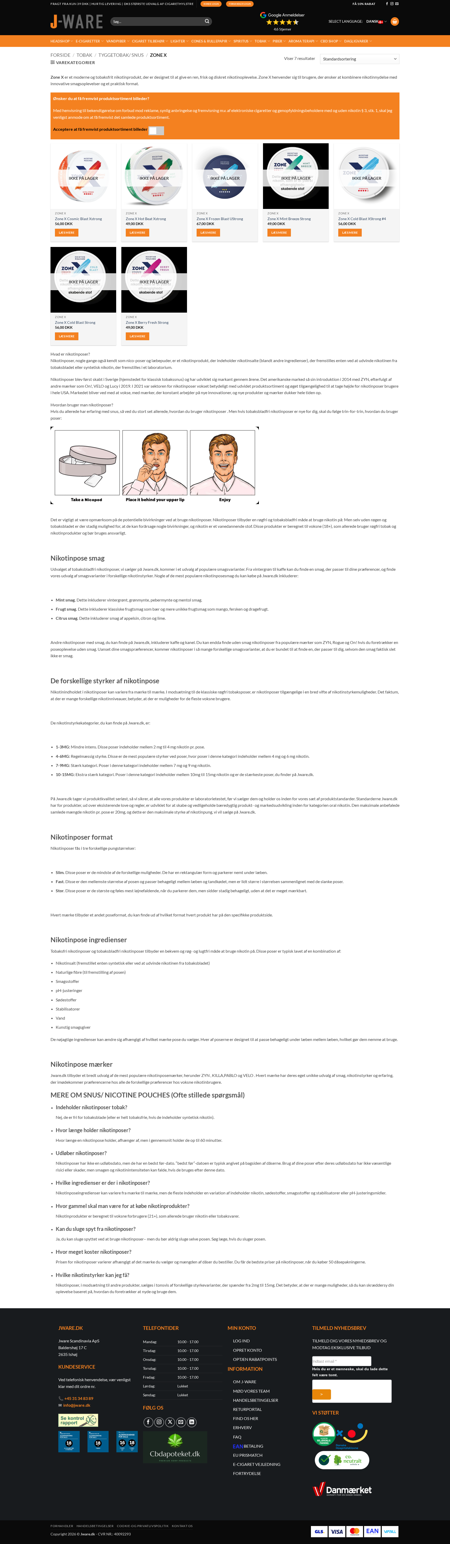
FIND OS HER (245, 1418)
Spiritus (241, 41)
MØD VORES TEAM (251, 1390)
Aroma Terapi (302, 41)
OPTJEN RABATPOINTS (255, 1359)
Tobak (260, 41)
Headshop (60, 41)
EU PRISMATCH (247, 1455)
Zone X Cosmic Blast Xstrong (78, 218)
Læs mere (67, 232)
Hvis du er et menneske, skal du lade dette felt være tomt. (350, 1372)
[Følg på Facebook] (387, 4)
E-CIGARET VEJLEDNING (256, 1464)
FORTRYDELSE (247, 1473)
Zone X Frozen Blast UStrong (220, 218)
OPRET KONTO (247, 1350)
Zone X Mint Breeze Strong (289, 218)
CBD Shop (329, 41)
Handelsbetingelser (95, 1526)
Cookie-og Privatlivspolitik (143, 1526)
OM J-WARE (244, 1381)
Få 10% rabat (364, 3)
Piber (277, 41)
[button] (395, 21)
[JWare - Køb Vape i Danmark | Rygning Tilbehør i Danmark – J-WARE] (77, 22)
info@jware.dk (76, 1405)
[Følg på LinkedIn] (192, 1422)
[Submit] (207, 21)
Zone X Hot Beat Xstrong (146, 218)
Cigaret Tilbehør (148, 41)
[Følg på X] (170, 1422)
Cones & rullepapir (209, 41)
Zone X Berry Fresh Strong (147, 322)
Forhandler (62, 1526)
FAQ (237, 1436)
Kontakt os (182, 1526)
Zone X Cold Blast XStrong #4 (362, 218)
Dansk (372, 21)
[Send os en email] (396, 4)
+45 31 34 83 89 (78, 1398)
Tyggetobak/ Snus (121, 55)
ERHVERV (242, 1427)
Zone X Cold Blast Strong (75, 322)
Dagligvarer (356, 41)
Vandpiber (116, 41)
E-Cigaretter (88, 41)
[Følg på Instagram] (391, 4)
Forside (60, 55)
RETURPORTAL (247, 1409)
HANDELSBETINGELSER (255, 1400)
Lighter (178, 41)
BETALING (253, 1445)
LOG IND (241, 1340)
